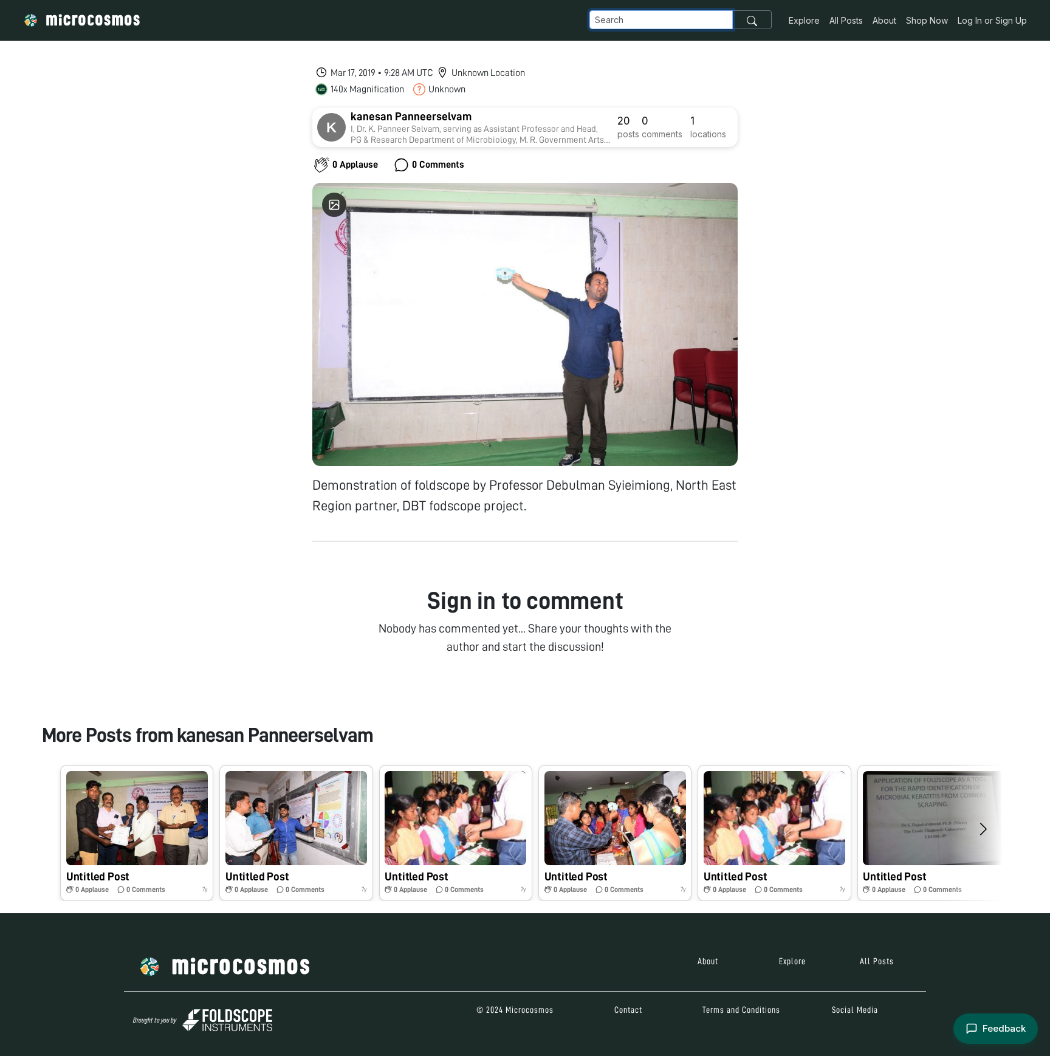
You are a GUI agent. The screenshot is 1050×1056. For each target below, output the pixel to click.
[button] (136, 833)
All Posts (846, 20)
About (884, 20)
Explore (804, 20)
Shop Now (927, 20)
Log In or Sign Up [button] (992, 20)
